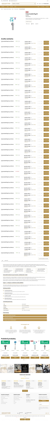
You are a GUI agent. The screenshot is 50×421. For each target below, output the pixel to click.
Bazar (15, 6)
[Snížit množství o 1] (38, 41)
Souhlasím (27, 419)
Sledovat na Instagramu (25, 368)
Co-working (42, 6)
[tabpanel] (5, 350)
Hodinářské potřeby (4, 402)
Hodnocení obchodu (25, 374)
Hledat (34, 3)
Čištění (2, 399)
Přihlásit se (44, 400)
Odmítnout (22, 419)
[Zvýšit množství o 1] (41, 41)
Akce (8, 6)
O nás (14, 403)
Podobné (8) (6, 260)
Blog (38, 6)
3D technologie (3, 403)
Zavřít (40, 25)
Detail (5, 357)
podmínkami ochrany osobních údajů (43, 409)
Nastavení (25, 417)
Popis (2, 260)
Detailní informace (28, 21)
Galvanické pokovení (4, 398)
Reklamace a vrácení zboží (18, 397)
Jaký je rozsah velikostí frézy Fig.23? (10, 315)
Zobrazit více (25, 390)
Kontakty (47, 6)
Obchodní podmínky (17, 399)
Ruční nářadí (3, 397)
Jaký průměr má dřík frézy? (8, 317)
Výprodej (11, 6)
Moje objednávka (16, 398)
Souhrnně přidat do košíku (43, 258)
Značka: (28, 16)
